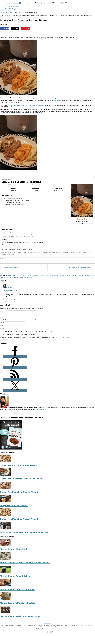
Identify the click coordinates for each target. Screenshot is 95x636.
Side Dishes (9, 277)
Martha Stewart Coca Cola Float (15, 576)
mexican (29, 277)
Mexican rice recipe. (14, 245)
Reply (4, 301)
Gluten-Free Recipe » (63, 3)
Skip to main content (9, 8)
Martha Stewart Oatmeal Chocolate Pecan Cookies (25, 562)
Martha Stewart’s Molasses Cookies (17, 603)
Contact (43, 3)
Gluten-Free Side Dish (79, 275)
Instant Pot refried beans (16, 105)
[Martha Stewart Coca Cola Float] (5, 572)
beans (24, 277)
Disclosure (49, 632)
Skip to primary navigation (11, 6)
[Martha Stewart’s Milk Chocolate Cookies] (5, 613)
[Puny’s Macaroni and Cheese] (5, 502)
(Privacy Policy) (64, 337)
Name (2, 322)
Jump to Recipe (7, 34)
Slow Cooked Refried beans (35, 105)
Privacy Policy (49, 631)
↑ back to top (47, 623)
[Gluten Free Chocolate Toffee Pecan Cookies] (5, 475)
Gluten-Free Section (6, 12)
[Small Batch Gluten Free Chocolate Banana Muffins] (5, 529)
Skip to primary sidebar (10, 10)
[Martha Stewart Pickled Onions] (5, 545)
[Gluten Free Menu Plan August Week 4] (5, 461)
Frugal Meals (16, 275)
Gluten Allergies (26, 275)
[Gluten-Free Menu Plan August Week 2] (5, 515)
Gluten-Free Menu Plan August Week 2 (19, 519)
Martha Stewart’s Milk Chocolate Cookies (20, 616)
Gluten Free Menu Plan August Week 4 (18, 465)
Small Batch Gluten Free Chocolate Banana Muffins (25, 532)
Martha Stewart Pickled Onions (15, 549)
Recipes (2, 277)
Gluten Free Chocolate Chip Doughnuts (78, 267)
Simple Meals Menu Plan (11, 267)
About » (35, 3)
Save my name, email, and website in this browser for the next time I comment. (29, 331)
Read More (42, 409)
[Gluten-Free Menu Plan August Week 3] (5, 488)
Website (2, 328)
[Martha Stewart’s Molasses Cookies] (5, 599)
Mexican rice (57, 100)
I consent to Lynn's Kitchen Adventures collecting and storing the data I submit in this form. (35, 337)
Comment (3, 319)
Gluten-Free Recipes (38, 275)
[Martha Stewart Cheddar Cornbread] (5, 586)
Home (28, 3)
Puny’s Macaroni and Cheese (14, 505)
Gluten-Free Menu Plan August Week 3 (19, 492)
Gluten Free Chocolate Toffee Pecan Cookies (21, 478)
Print (82, 223)
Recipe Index (53, 3)
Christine (9, 287)
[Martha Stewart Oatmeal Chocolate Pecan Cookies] (5, 559)
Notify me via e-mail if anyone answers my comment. (18, 334)
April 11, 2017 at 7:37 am (10, 290)
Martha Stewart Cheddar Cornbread (17, 589)
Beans (10, 275)
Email (2, 325)
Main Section (90, 275)
